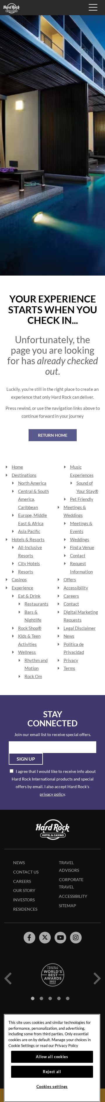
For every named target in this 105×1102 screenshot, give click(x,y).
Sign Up (26, 758)
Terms (69, 668)
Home (17, 467)
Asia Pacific (29, 531)
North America (32, 483)
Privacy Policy (66, 1045)
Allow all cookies (52, 1056)
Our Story (24, 890)
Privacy (71, 660)
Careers (71, 596)
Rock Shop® (29, 628)
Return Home (52, 435)
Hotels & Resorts (28, 539)
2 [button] (41, 998)
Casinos (19, 579)
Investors (24, 899)
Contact (77, 555)
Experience (22, 587)
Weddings (79, 539)
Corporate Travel (71, 883)
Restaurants (36, 603)
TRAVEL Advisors (69, 866)
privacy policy (52, 794)
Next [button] (97, 978)
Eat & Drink (29, 596)
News (69, 636)
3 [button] (50, 998)
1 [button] (32, 998)
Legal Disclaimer (80, 628)
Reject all (52, 1071)
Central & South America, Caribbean (33, 499)
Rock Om (33, 676)
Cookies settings (52, 1086)
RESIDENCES (25, 909)
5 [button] (67, 998)
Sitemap (67, 905)
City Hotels (29, 563)
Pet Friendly (81, 499)
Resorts (25, 571)
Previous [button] (7, 978)
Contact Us (25, 871)
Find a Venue (82, 547)
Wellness (27, 652)
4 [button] (59, 998)
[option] (52, 975)
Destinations (24, 475)
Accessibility (76, 587)
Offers (70, 579)
